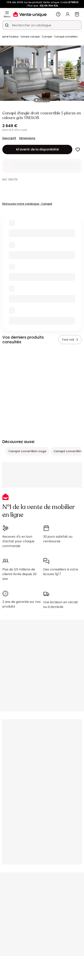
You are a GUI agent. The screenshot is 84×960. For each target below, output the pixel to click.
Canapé (47, 36)
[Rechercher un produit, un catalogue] (7, 25)
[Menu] (7, 12)
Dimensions (27, 138)
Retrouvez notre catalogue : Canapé (27, 204)
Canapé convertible (66, 36)
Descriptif (9, 138)
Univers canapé (30, 36)
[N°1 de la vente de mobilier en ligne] (29, 14)
